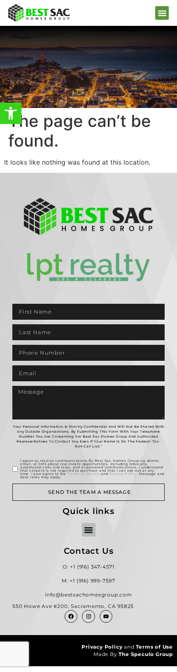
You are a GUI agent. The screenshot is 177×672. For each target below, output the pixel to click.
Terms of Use (154, 647)
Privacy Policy (123, 474)
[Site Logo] (39, 13)
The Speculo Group (146, 654)
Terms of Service (84, 474)
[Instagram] (88, 616)
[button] (10, 113)
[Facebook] (71, 616)
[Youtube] (106, 616)
